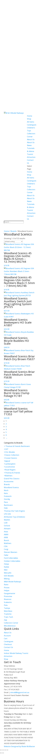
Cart (5, 638)
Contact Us (8, 647)
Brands (13, 231)
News (29, 145)
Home (29, 116)
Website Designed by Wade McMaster (19, 746)
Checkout (8, 644)
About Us (30, 139)
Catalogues (31, 125)
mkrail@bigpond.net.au (19, 692)
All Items (30, 122)
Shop (29, 119)
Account (7, 635)
